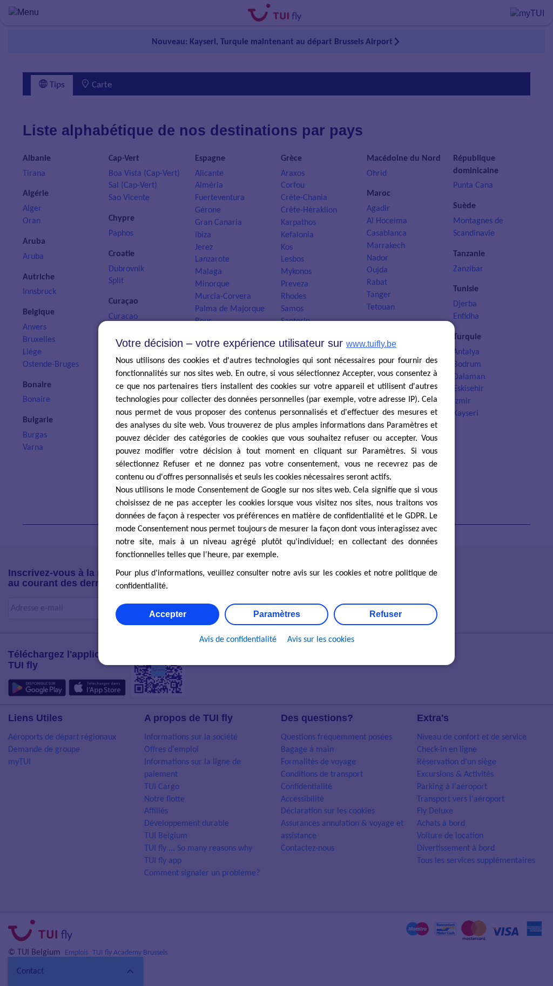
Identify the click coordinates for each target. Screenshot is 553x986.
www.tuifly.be (371, 343)
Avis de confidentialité (237, 639)
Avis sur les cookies (320, 639)
